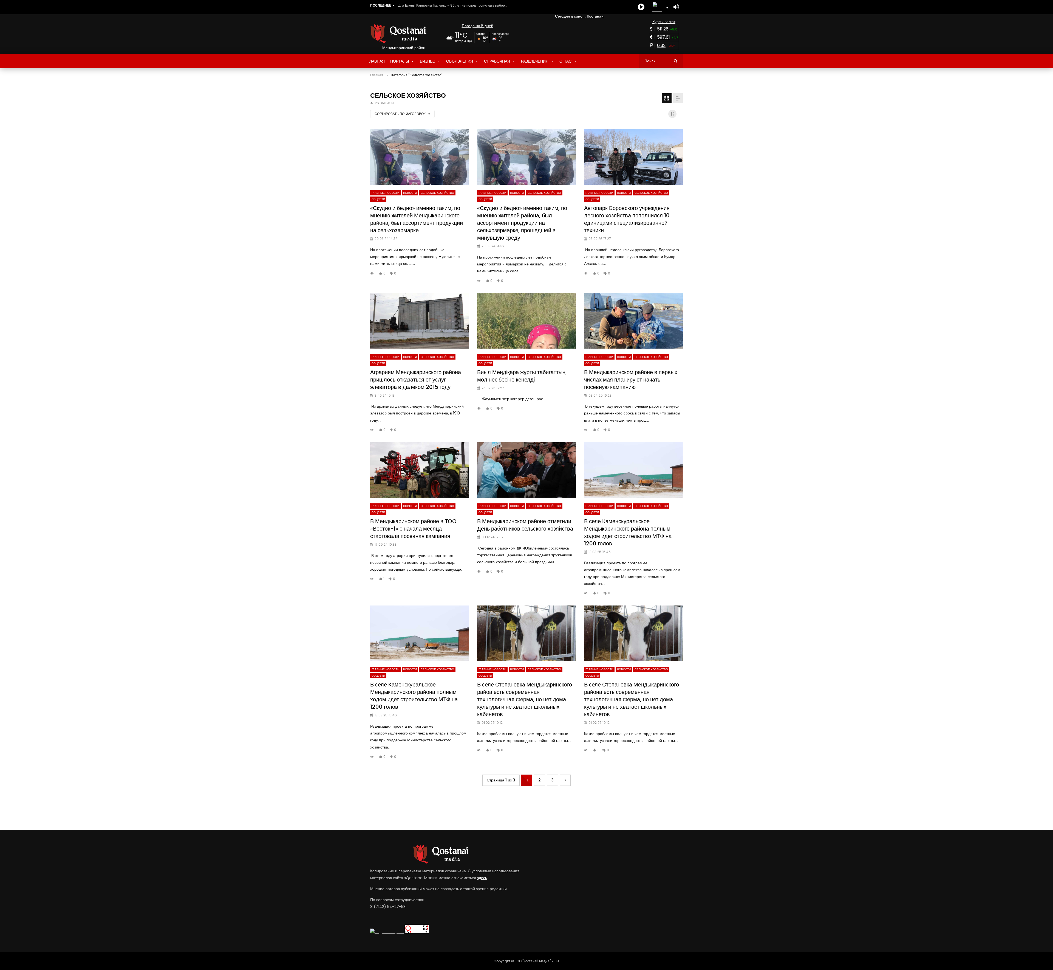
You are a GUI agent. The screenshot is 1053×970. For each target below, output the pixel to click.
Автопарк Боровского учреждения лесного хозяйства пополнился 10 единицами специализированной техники (627, 219)
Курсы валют (663, 21)
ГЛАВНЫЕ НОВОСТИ (385, 193)
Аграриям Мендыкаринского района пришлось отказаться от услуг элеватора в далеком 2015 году (415, 379)
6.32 (661, 45)
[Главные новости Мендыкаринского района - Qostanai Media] (403, 33)
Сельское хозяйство (437, 193)
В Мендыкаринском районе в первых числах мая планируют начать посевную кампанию (630, 379)
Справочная (497, 61)
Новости (410, 193)
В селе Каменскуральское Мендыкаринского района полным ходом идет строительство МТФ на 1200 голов (628, 532)
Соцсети (378, 199)
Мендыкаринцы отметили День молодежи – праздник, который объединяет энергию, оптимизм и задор (453, 5)
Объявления (459, 61)
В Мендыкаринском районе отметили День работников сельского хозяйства (525, 524)
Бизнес (427, 61)
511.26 (663, 29)
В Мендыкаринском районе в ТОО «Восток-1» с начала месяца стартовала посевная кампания (413, 528)
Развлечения (534, 61)
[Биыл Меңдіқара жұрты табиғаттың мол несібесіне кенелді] (526, 321)
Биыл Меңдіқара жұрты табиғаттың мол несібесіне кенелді (521, 375)
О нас (565, 61)
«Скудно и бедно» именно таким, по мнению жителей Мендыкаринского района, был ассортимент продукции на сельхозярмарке (416, 219)
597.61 (663, 37)
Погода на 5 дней (477, 26)
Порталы (399, 61)
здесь (482, 878)
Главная (376, 61)
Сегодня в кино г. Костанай (579, 16)
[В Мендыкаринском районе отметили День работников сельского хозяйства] (526, 470)
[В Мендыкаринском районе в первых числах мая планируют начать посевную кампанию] (633, 321)
